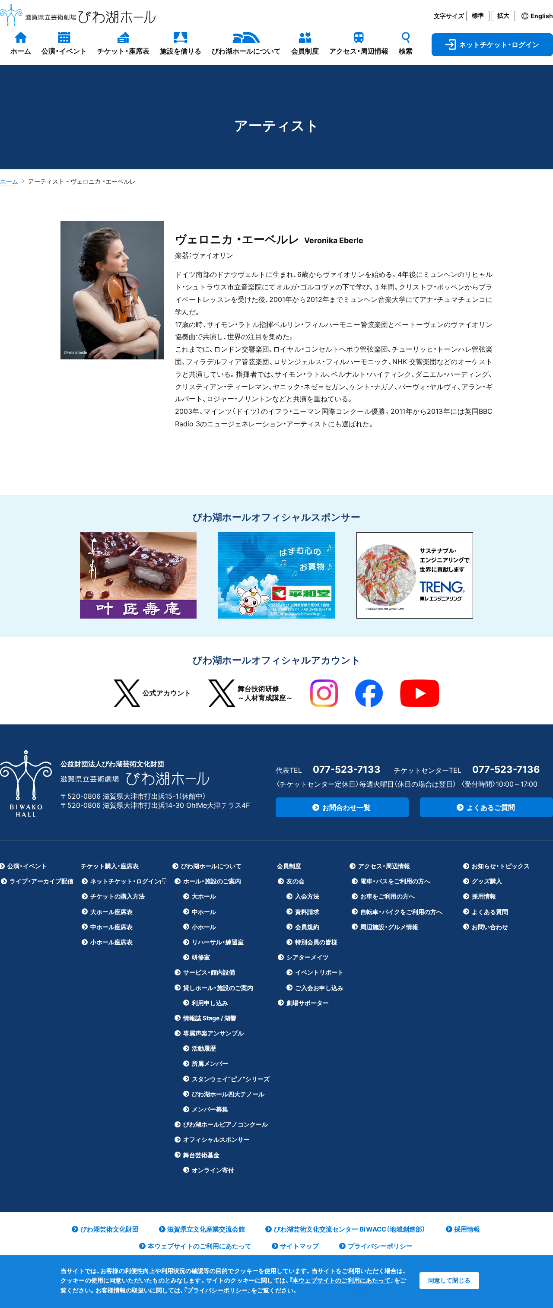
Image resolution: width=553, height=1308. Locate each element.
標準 (478, 15)
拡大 (503, 15)
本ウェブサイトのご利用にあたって (341, 1280)
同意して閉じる (449, 1280)
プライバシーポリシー (217, 1290)
